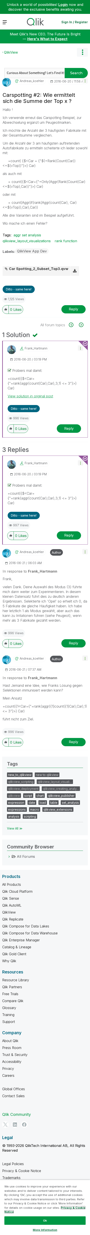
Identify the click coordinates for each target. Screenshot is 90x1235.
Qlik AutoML (11, 905)
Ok (45, 1220)
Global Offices (13, 1089)
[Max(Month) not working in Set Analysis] (80, 325)
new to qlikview (47, 775)
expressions (17, 809)
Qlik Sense (10, 898)
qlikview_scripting (20, 782)
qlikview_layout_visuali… (55, 782)
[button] (85, 80)
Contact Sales (13, 1096)
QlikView (11, 52)
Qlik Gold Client (14, 954)
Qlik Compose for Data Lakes (25, 926)
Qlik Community (16, 1114)
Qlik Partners (12, 987)
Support (8, 1021)
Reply (73, 309)
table (53, 802)
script (28, 795)
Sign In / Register (74, 22)
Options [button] (82, 52)
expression (16, 802)
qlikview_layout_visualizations (27, 241)
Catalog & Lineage (16, 947)
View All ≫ (14, 828)
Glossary (9, 1008)
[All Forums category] (9, 856)
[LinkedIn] (15, 1124)
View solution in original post (30, 396)
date (32, 802)
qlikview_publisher (61, 795)
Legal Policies (13, 1164)
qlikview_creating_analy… (61, 788)
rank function (66, 241)
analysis (13, 816)
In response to (30, 571)
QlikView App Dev (32, 251)
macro (34, 809)
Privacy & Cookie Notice (21, 1171)
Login (63, 4)
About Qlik (10, 1041)
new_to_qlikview (19, 775)
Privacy (8, 1068)
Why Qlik (9, 961)
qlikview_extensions (57, 809)
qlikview (14, 795)
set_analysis (70, 802)
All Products (11, 884)
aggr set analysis (27, 235)
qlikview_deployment (23, 788)
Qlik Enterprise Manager (21, 940)
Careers (8, 1075)
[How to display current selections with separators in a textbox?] (73, 325)
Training (8, 1015)
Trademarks (11, 1178)
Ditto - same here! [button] (18, 289)
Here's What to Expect (47, 39)
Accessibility (11, 1061)
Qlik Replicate (12, 919)
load (43, 802)
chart (40, 795)
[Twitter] (5, 1124)
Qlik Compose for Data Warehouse (30, 933)
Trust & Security (15, 1054)
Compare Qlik (12, 1001)
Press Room (11, 1048)
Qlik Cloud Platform (17, 891)
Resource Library (15, 980)
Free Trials (10, 994)
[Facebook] (24, 1124)
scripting (30, 816)
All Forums (26, 856)
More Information (45, 1230)
